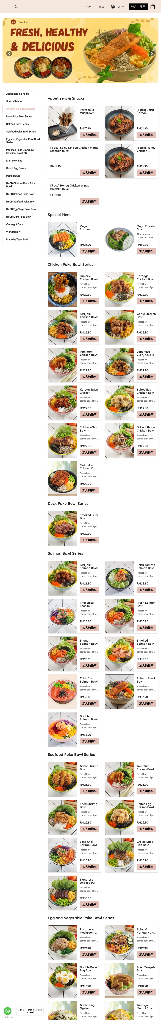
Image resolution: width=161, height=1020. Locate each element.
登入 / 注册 (138, 6)
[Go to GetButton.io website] (8, 1017)
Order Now (108, 54)
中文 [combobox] (118, 6)
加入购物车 (89, 134)
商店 (101, 6)
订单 (89, 6)
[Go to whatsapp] (7, 1011)
